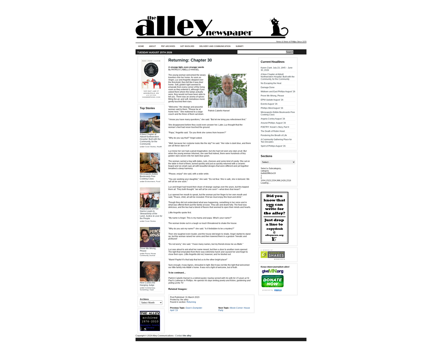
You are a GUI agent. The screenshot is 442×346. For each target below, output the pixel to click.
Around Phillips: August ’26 (273, 123)
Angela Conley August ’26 (273, 119)
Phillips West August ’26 (272, 108)
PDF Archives (168, 46)
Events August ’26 (269, 104)
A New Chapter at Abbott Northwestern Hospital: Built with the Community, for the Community (150, 139)
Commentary (150, 288)
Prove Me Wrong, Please (272, 95)
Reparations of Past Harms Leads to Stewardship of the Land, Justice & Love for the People (151, 214)
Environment (150, 181)
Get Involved (187, 46)
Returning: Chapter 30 (190, 60)
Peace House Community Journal (148, 254)
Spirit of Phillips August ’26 (273, 146)
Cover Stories (150, 147)
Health (159, 147)
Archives (144, 299)
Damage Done (268, 87)
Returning (191, 302)
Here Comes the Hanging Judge (147, 284)
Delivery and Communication (214, 46)
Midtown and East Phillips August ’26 (278, 91)
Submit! (240, 46)
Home (141, 46)
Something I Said (147, 290)
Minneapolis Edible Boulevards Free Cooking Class (149, 176)
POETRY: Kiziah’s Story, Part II (275, 127)
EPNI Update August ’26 (272, 100)
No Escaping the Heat (271, 83)
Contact (183, 335)
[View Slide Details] (151, 79)
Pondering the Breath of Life (274, 135)
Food (158, 181)
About (152, 46)
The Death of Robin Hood (273, 131)
